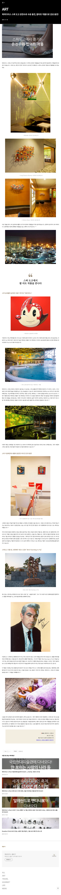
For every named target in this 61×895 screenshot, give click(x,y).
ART (5, 9)
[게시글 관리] (10, 751)
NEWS (4, 889)
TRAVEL (5, 879)
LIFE (3, 885)
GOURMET (6, 882)
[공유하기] (8, 751)
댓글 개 (3, 846)
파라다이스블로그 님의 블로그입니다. (13, 856)
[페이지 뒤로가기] (3, 3)
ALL (3, 873)
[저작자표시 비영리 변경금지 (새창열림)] (21, 751)
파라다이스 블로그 (10, 854)
